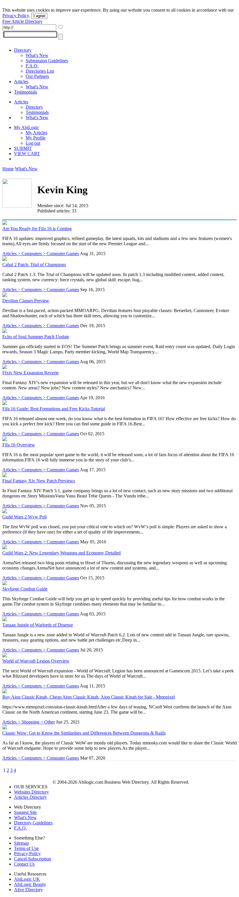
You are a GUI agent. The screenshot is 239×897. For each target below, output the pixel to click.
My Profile (35, 137)
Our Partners (37, 76)
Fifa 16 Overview (18, 444)
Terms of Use (26, 848)
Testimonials (25, 91)
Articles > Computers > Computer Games (40, 253)
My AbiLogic (26, 127)
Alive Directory (28, 889)
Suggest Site (25, 812)
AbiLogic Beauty (30, 884)
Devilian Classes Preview (25, 300)
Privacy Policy (15, 15)
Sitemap (21, 843)
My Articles (36, 132)
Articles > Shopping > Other (28, 721)
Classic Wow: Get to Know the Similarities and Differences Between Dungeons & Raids (84, 733)
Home (8, 168)
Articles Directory (30, 797)
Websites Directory (31, 791)
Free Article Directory (22, 21)
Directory (22, 50)
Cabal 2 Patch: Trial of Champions (34, 264)
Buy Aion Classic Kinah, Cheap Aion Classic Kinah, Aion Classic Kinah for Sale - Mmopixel (88, 696)
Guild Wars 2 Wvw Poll (24, 516)
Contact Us (24, 864)
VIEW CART (27, 153)
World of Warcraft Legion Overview (35, 660)
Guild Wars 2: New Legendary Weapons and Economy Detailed (61, 552)
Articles (21, 81)
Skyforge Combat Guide (25, 588)
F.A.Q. (32, 65)
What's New (37, 55)
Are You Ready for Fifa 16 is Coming (37, 228)
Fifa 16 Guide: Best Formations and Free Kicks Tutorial (53, 408)
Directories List (40, 71)
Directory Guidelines (33, 822)
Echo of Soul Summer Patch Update (35, 336)
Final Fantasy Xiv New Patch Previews (38, 480)
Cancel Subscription (32, 858)
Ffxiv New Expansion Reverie (30, 372)
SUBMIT (23, 148)
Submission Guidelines (47, 60)
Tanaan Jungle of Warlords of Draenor (37, 624)
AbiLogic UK (27, 879)
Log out (33, 143)
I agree (39, 16)
